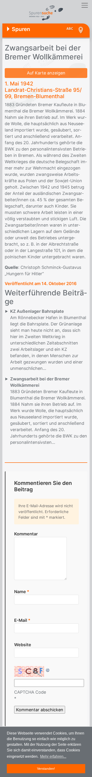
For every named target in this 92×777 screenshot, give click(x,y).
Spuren (21, 29)
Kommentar (26, 533)
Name (21, 591)
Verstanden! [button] (46, 768)
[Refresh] (47, 669)
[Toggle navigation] (84, 5)
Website (22, 644)
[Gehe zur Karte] (80, 30)
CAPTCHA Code (30, 692)
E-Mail (22, 620)
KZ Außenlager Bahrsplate (37, 311)
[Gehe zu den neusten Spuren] (71, 29)
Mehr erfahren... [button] (53, 756)
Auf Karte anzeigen (46, 72)
